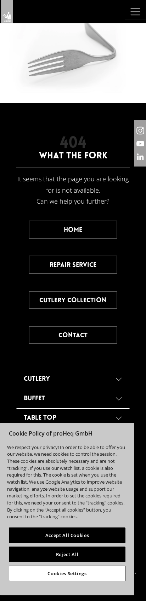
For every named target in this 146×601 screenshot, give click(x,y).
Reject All (67, 554)
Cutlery (37, 379)
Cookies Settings (67, 573)
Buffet (34, 398)
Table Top (40, 418)
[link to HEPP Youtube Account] (140, 143)
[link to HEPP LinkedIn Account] (140, 156)
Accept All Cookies (67, 535)
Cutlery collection (72, 300)
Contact (73, 335)
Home (73, 230)
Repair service (73, 265)
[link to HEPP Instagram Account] (140, 130)
